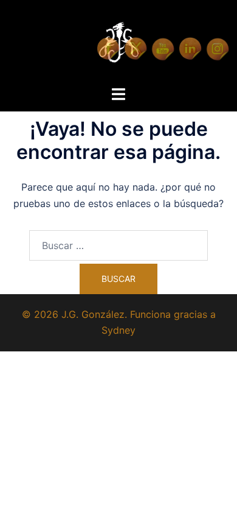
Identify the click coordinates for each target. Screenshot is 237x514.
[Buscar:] (118, 245)
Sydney (118, 330)
